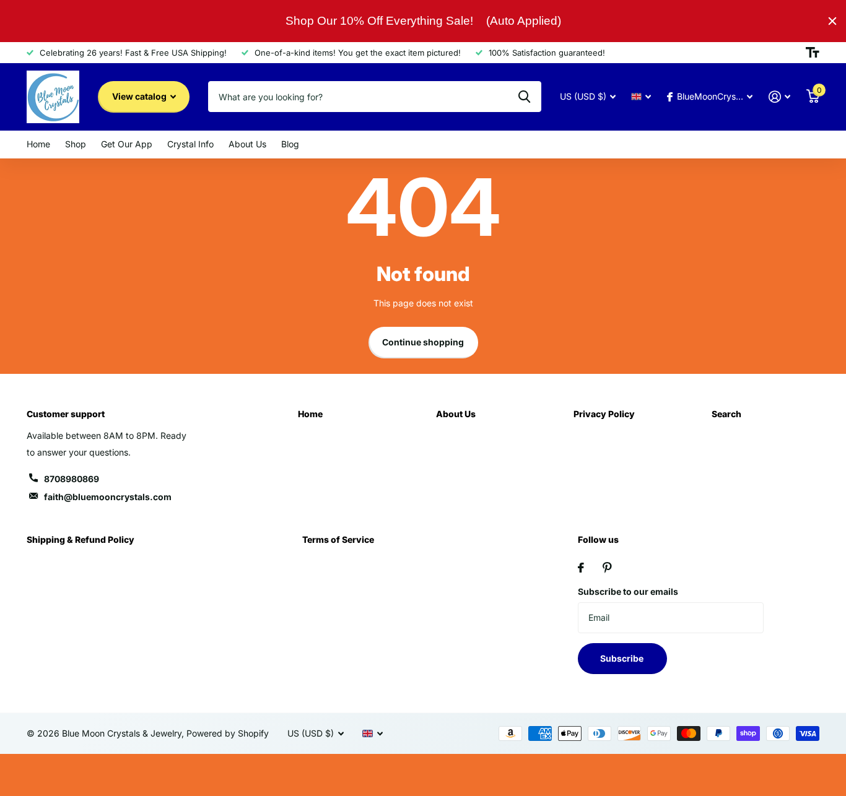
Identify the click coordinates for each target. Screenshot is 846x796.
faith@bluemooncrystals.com (108, 496)
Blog (290, 144)
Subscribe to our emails (628, 591)
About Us (247, 144)
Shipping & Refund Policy (80, 539)
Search (726, 414)
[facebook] (581, 568)
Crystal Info (190, 144)
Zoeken (524, 96)
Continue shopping (423, 342)
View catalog (140, 96)
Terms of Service (338, 539)
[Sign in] (779, 97)
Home (38, 144)
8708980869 (71, 479)
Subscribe (622, 658)
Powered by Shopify (227, 733)
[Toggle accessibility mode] (812, 53)
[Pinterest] (607, 567)
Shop (75, 144)
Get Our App (126, 144)
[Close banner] (832, 21)
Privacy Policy (604, 414)
